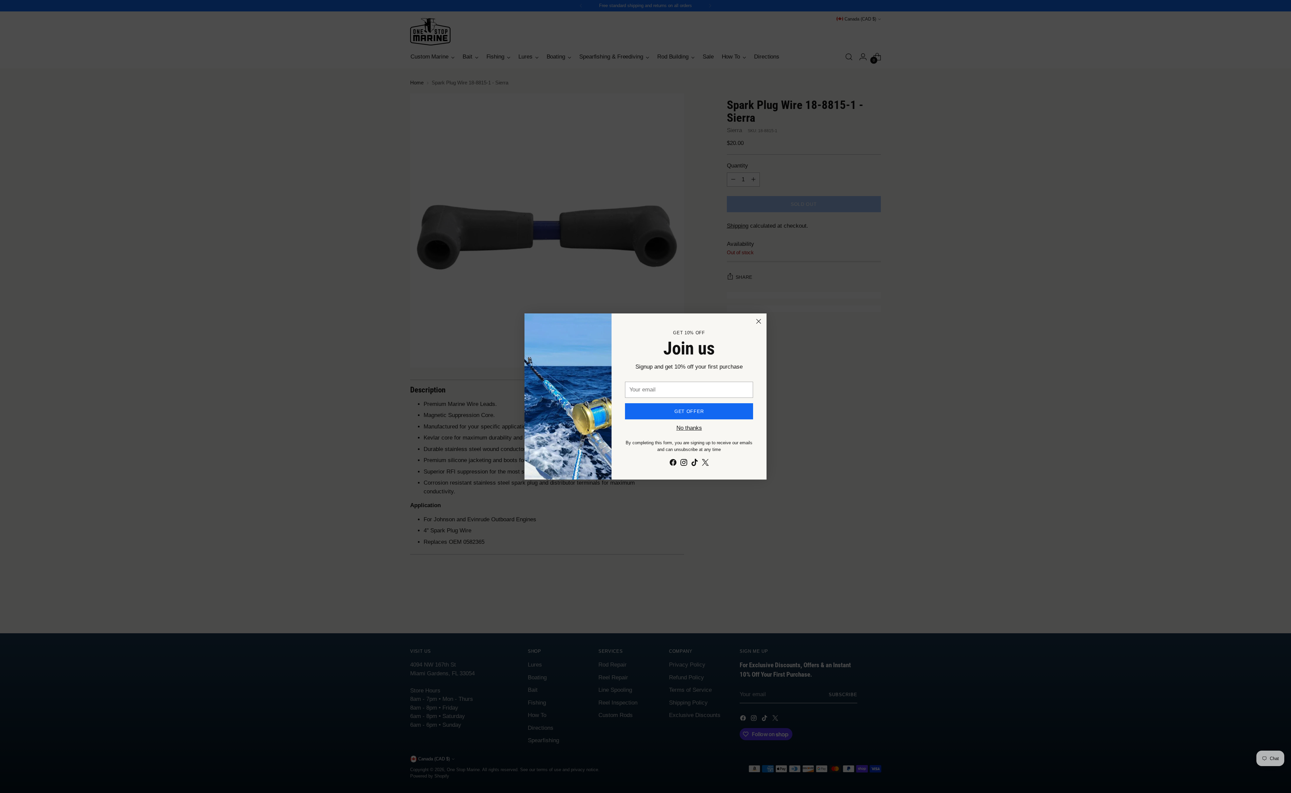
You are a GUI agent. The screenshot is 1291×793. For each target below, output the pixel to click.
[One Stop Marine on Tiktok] (695, 463)
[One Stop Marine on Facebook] (673, 463)
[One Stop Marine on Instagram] (684, 463)
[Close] (758, 321)
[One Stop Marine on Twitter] (705, 463)
